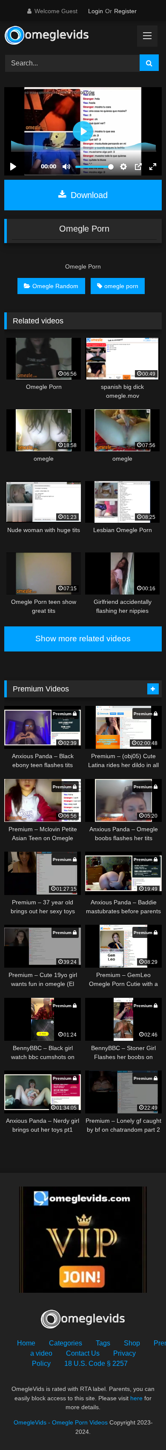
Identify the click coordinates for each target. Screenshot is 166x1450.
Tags (103, 1343)
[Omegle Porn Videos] (68, 36)
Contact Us (83, 1353)
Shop (132, 1343)
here (136, 1398)
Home (26, 1343)
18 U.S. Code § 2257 (96, 1363)
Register (125, 11)
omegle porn (121, 286)
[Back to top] (139, 1424)
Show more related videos (83, 638)
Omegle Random (55, 286)
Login (95, 11)
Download (88, 195)
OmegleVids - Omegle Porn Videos (61, 1422)
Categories (65, 1343)
